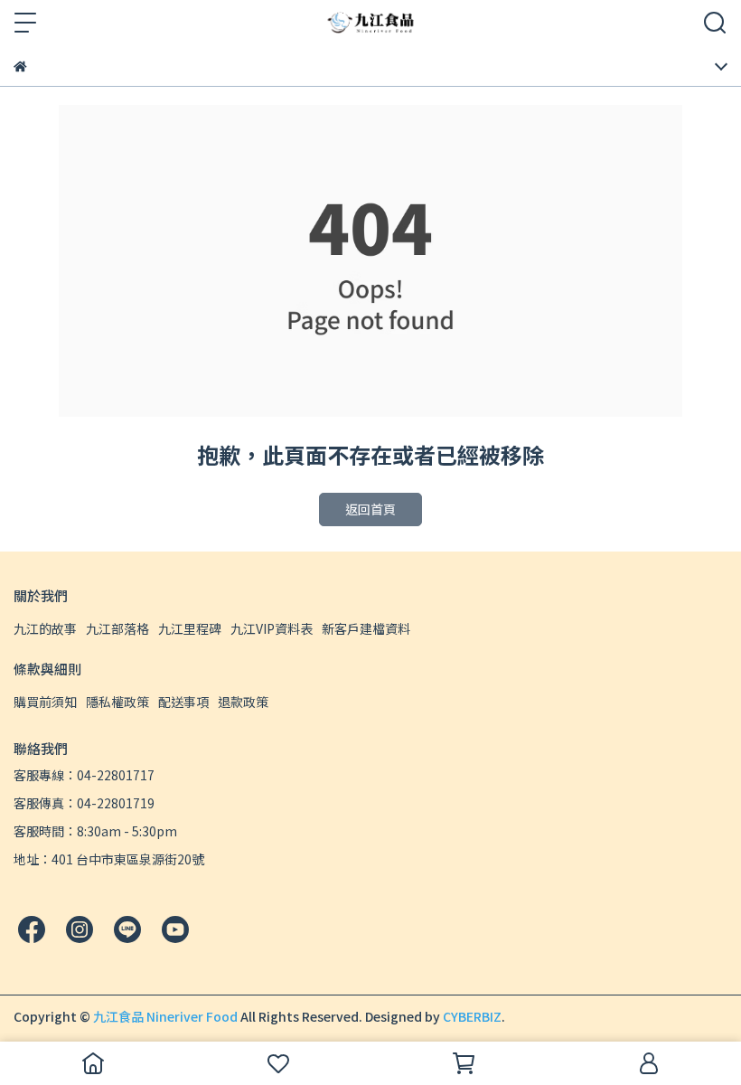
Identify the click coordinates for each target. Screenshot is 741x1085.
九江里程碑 (189, 628)
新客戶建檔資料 (366, 628)
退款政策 (243, 702)
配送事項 (183, 702)
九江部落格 (117, 628)
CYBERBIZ (472, 1016)
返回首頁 (370, 509)
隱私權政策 (117, 702)
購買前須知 (45, 702)
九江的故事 (45, 628)
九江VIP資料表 (271, 628)
